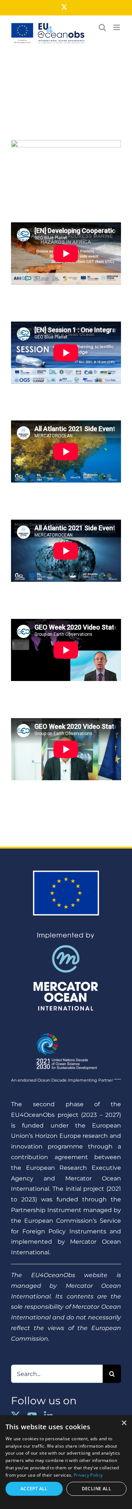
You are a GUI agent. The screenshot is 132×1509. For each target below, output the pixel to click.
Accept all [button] (34, 1488)
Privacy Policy (88, 1475)
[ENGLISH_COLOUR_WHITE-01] (66, 1030)
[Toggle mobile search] (102, 27)
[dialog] (66, 1462)
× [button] (123, 1423)
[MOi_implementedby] (66, 934)
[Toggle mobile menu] (117, 27)
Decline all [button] (96, 1488)
